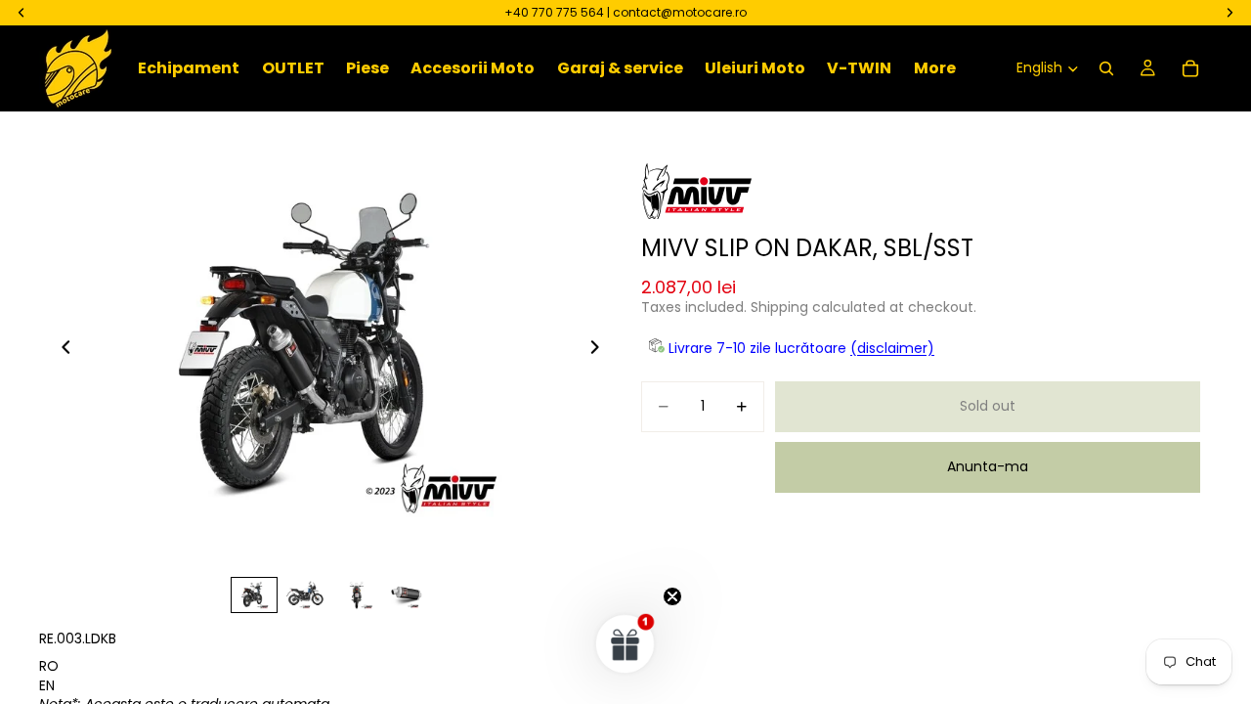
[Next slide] (600, 350)
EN (47, 685)
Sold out (987, 406)
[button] (625, 643)
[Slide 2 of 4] (304, 595)
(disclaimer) (892, 348)
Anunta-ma (987, 466)
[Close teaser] (672, 596)
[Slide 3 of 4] (355, 595)
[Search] (1106, 68)
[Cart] (1190, 68)
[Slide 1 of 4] (254, 595)
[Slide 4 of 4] (406, 595)
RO (49, 666)
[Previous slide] (60, 350)
